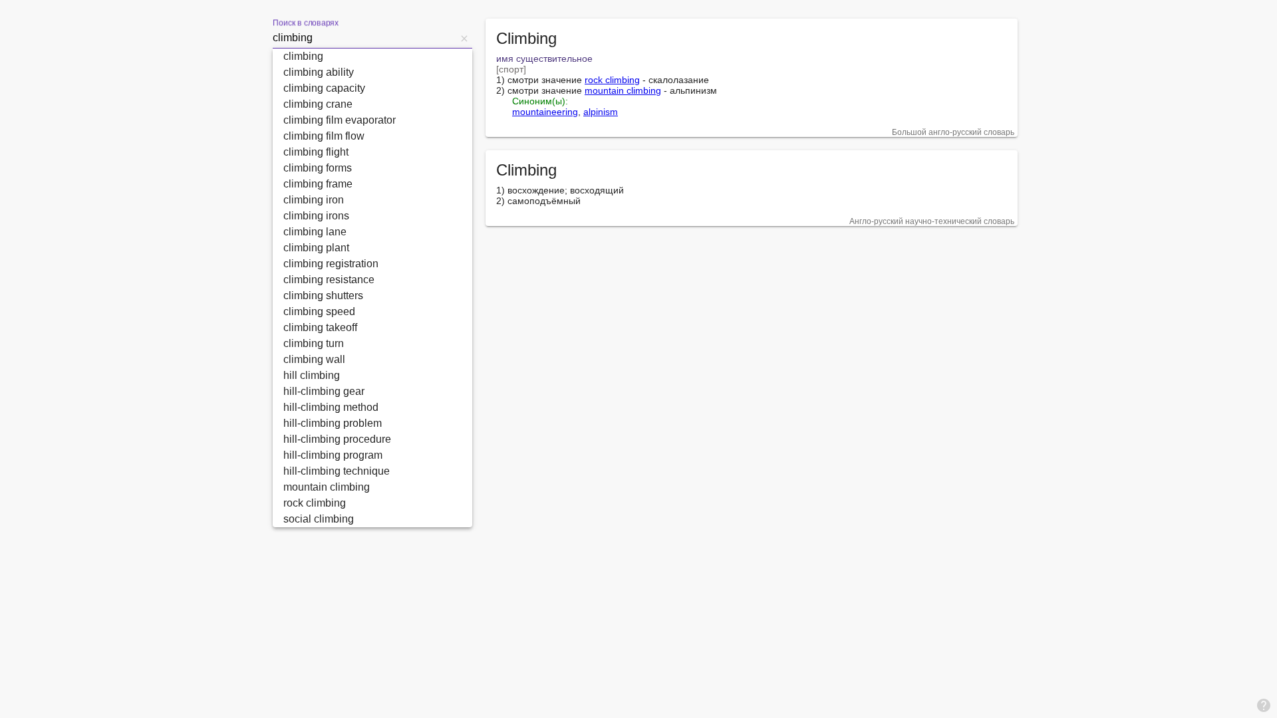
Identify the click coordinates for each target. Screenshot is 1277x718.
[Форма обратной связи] (1263, 704)
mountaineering (545, 111)
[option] (372, 56)
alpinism (600, 111)
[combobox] (364, 38)
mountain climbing (623, 90)
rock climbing (612, 79)
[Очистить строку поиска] (464, 38)
